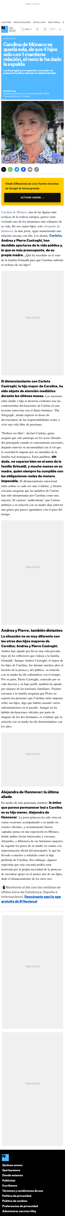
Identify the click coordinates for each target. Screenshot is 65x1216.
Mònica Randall (22, 22)
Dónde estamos (12, 1175)
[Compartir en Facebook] (23, 169)
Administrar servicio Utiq (19, 1211)
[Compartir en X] (3, 169)
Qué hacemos (11, 1170)
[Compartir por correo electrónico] (30, 169)
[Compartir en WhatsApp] (10, 169)
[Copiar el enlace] (36, 169)
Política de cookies (14, 1201)
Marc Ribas (54, 22)
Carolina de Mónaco (14, 212)
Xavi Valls (6, 22)
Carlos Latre (39, 22)
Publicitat (8, 1180)
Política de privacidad (16, 1196)
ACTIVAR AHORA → (32, 197)
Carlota (55, 235)
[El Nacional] (4, 29)
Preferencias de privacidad (20, 1206)
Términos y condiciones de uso (22, 1191)
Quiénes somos (12, 1165)
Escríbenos (9, 1185)
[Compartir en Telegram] (16, 169)
